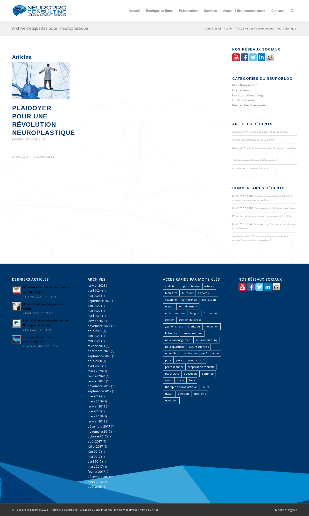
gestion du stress (190, 319)
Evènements (241, 90)
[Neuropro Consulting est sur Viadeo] (270, 60)
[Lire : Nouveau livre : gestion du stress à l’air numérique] (16, 290)
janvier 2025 (96, 285)
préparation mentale (201, 367)
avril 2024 (94, 290)
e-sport (170, 306)
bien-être (171, 293)
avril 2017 (94, 461)
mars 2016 (95, 482)
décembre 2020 (99, 351)
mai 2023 (94, 295)
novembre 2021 (99, 326)
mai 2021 (94, 341)
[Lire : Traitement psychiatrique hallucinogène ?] (16, 339)
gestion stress (174, 326)
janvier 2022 (96, 321)
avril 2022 (94, 315)
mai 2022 (94, 310)
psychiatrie (172, 373)
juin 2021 (94, 336)
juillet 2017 (95, 446)
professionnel (174, 367)
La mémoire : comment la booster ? (252, 168)
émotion (183, 393)
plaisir (180, 360)
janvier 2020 (96, 381)
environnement (175, 313)
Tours (205, 387)
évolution (171, 400)
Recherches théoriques (28, 139)
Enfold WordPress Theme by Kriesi (136, 509)
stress (180, 380)
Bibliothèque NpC (245, 85)
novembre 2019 (99, 386)
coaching (171, 299)
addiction (171, 286)
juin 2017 (94, 451)
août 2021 (95, 331)
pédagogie (190, 373)
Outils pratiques (244, 100)
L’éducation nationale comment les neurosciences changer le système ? (262, 198)
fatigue (194, 313)
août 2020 (95, 361)
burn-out (188, 293)
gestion (170, 319)
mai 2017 (94, 456)
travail (169, 393)
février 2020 (96, 376)
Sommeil (208, 373)
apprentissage (191, 286)
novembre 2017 (99, 431)
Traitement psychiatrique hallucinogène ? (255, 160)
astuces (209, 286)
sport (168, 380)
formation (210, 313)
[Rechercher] (292, 11)
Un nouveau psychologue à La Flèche (253, 139)
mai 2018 (94, 411)
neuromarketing (206, 340)
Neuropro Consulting (247, 95)
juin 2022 (94, 306)
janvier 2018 (96, 421)
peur (168, 360)
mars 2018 (95, 416)
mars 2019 (95, 401)
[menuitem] (134, 11)
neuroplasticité (175, 347)
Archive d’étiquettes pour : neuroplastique (50, 28)
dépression (208, 299)
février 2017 (96, 471)
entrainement (188, 306)
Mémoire (171, 333)
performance (210, 353)
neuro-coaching (192, 333)
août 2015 (95, 486)
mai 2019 (94, 396)
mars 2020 (95, 371)
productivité (196, 360)
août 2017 (95, 441)
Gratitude (193, 326)
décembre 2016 (99, 476)
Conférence (189, 299)
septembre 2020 (99, 356)
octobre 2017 (97, 436)
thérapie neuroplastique (181, 387)
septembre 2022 (99, 300)
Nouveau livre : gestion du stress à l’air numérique (260, 131)
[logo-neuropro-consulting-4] (39, 11)
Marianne (237, 236)
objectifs (170, 353)
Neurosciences (199, 347)
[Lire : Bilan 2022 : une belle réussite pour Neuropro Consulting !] (16, 323)
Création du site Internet (96, 509)
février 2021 (96, 346)
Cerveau (203, 293)
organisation (189, 353)
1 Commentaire (44, 156)
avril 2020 (94, 366)
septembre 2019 (99, 391)
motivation (211, 326)
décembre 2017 (99, 426)
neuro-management (178, 340)
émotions (199, 393)
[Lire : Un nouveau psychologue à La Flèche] (16, 306)
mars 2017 (95, 466)
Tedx (192, 380)
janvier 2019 (96, 406)
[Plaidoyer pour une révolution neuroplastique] (41, 80)
